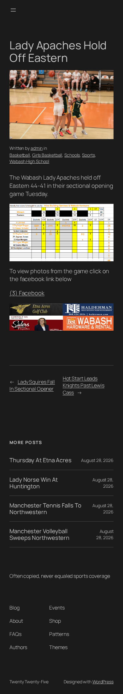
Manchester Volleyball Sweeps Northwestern (39, 534)
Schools (72, 155)
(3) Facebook (26, 293)
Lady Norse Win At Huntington (33, 482)
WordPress (103, 682)
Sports (88, 155)
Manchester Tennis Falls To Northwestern (45, 508)
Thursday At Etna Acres (40, 460)
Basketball (19, 155)
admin (37, 148)
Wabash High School (29, 161)
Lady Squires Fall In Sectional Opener (32, 385)
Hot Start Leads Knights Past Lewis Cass (83, 385)
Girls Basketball (47, 155)
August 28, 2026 (97, 460)
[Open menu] (13, 10)
